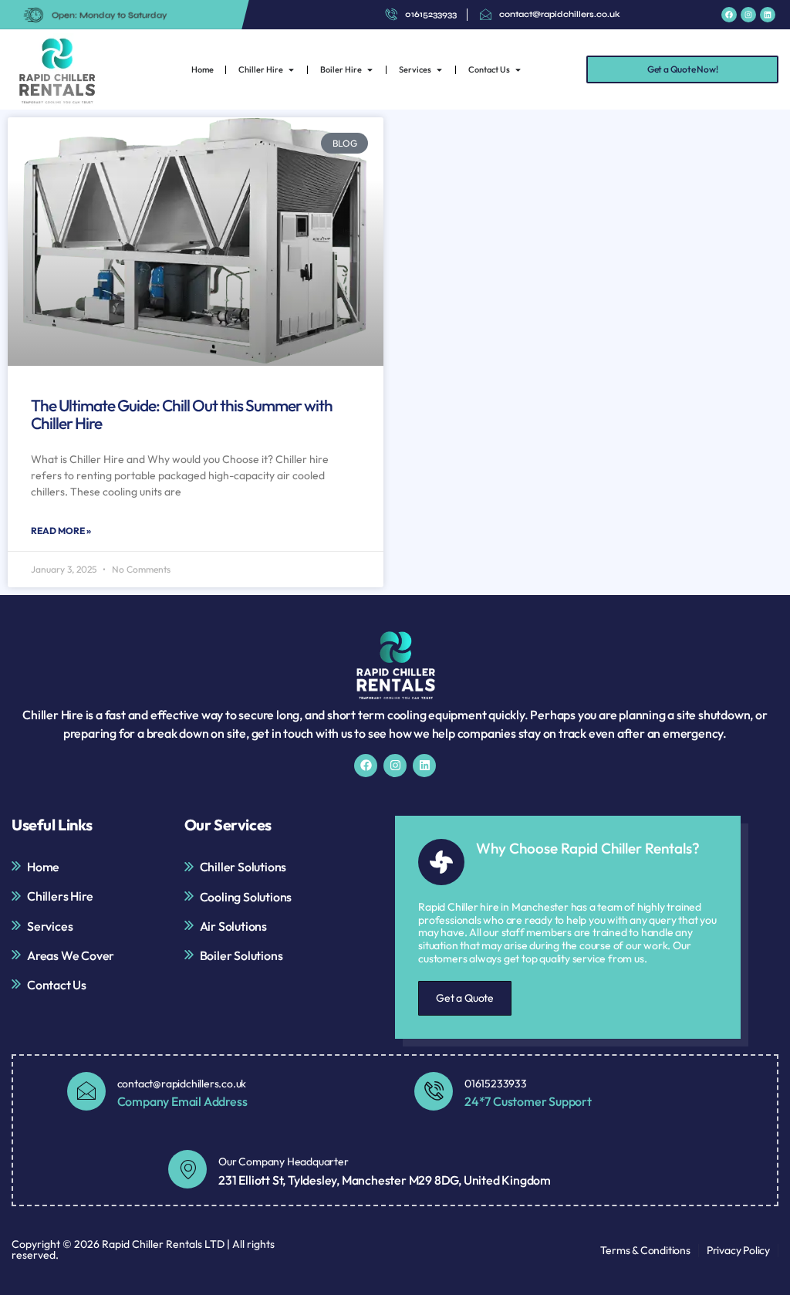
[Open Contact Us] (518, 69)
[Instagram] (748, 14)
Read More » (61, 531)
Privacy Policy (738, 1250)
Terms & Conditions (645, 1250)
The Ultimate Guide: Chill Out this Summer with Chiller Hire (182, 414)
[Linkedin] (767, 14)
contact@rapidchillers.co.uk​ (182, 1083)
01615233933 (495, 1083)
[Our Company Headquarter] (187, 1169)
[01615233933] (433, 1091)
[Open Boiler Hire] (370, 69)
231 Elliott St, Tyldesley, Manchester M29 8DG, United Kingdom (384, 1180)
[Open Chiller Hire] (291, 69)
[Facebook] (729, 14)
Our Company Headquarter (283, 1161)
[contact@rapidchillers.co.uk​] (86, 1091)
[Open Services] (439, 69)
